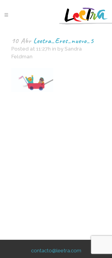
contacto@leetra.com (56, 251)
